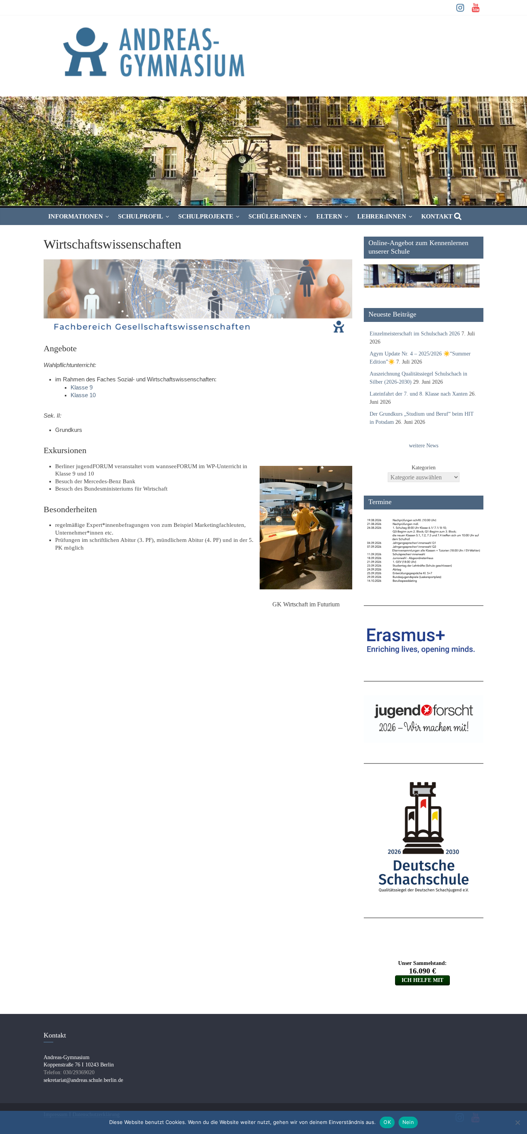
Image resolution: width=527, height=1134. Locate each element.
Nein (408, 1122)
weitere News (423, 446)
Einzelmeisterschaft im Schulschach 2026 (415, 334)
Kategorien (424, 468)
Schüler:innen (274, 216)
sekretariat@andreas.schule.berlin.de (83, 1080)
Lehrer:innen (381, 216)
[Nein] (517, 1122)
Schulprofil (140, 216)
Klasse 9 (82, 387)
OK (387, 1122)
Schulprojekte (205, 216)
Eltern (329, 216)
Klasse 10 (83, 395)
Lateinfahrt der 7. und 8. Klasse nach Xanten (419, 394)
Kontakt (437, 216)
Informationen (75, 216)
